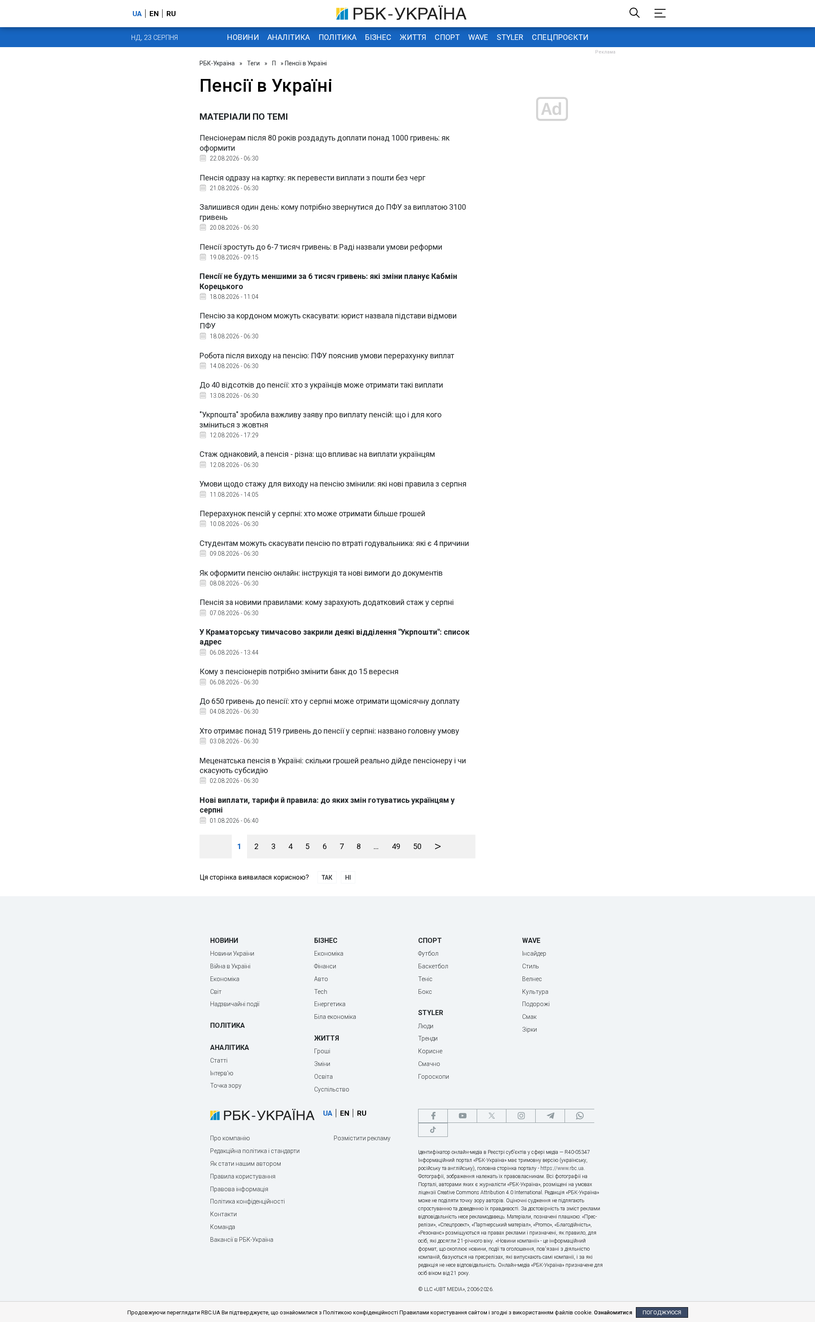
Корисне (430, 1051)
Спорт (447, 37)
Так (327, 877)
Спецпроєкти (560, 37)
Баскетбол (433, 966)
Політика (337, 37)
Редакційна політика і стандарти (255, 1151)
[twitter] (491, 1116)
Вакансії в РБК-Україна (241, 1239)
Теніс (425, 979)
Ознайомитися (613, 1312)
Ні (348, 877)
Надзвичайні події (234, 1004)
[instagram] (521, 1116)
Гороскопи (433, 1076)
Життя (413, 37)
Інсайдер (534, 953)
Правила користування (242, 1176)
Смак (529, 1016)
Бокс (425, 991)
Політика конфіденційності (247, 1201)
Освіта (323, 1076)
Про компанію (230, 1138)
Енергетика (330, 1004)
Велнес (532, 979)
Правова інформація (239, 1189)
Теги (253, 63)
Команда (222, 1227)
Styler (510, 37)
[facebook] (433, 1116)
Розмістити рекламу (362, 1138)
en (154, 13)
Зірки (529, 1029)
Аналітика (288, 37)
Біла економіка (335, 1016)
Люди (425, 1026)
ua (137, 13)
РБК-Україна (217, 63)
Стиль (530, 966)
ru (171, 13)
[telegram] (550, 1116)
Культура (535, 991)
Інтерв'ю (221, 1073)
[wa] (579, 1116)
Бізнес (378, 37)
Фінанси (325, 966)
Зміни (322, 1063)
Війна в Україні (230, 966)
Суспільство (331, 1089)
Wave (478, 37)
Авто (321, 979)
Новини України (232, 953)
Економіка (224, 979)
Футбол (428, 953)
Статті (219, 1060)
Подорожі (536, 1004)
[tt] (433, 1130)
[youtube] (462, 1116)
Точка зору (226, 1085)
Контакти (223, 1214)
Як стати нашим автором (245, 1163)
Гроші (322, 1051)
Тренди (428, 1038)
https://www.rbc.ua (562, 1168)
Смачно (429, 1063)
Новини (243, 37)
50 (417, 846)
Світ (216, 991)
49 (396, 846)
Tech (320, 991)
